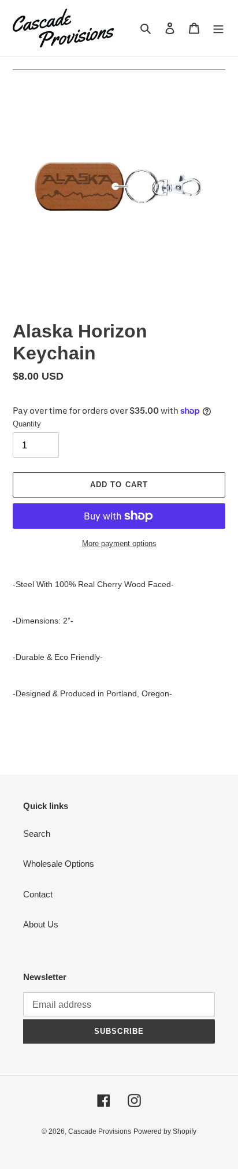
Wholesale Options (58, 864)
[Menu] (218, 28)
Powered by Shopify (164, 1131)
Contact (38, 894)
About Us (40, 924)
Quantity (27, 424)
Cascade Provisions (99, 1131)
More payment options (119, 543)
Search (36, 833)
